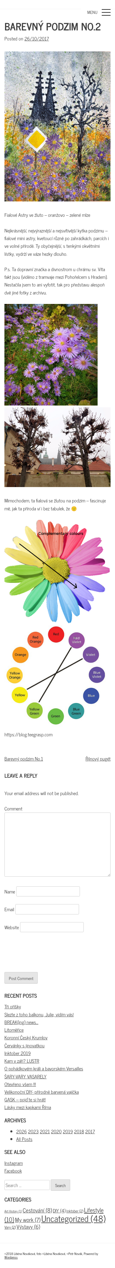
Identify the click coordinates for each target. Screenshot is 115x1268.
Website (11, 927)
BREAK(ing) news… (21, 1022)
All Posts (24, 1139)
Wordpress (11, 1257)
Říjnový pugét (98, 758)
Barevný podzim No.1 (23, 758)
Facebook (13, 1170)
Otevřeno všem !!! (20, 1084)
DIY (59, 1210)
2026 (21, 1131)
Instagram (13, 1163)
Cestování (37, 1210)
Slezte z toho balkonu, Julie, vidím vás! (39, 1014)
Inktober (74, 1211)
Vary (10, 1227)
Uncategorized (73, 1218)
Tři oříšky (12, 1006)
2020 (56, 1131)
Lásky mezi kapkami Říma (27, 1107)
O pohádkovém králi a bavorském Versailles (43, 1068)
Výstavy (28, 1226)
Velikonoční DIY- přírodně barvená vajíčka (41, 1092)
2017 (90, 1131)
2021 (45, 1131)
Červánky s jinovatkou (24, 1045)
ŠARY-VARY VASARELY (25, 1076)
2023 (33, 1131)
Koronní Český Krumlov (25, 1037)
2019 (68, 1131)
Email (9, 909)
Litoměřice (14, 1029)
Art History (13, 1211)
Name (9, 891)
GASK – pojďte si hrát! (25, 1099)
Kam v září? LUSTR (21, 1060)
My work (27, 1219)
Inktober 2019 (17, 1053)
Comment (13, 808)
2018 (79, 1131)
